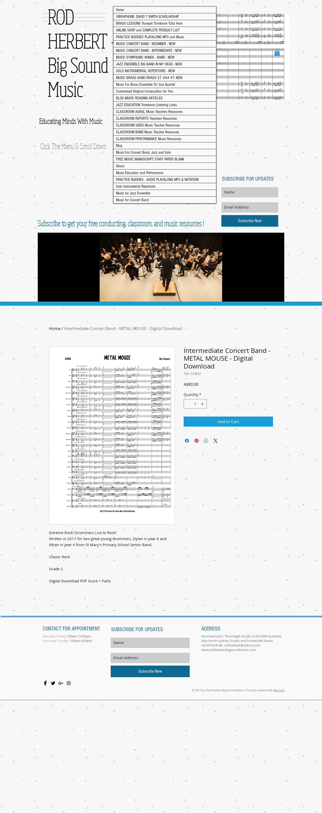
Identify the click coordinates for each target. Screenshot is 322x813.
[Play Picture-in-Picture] (269, 295)
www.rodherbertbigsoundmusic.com (228, 649)
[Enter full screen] (277, 295)
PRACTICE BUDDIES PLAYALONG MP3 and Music (150, 37)
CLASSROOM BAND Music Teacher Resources (147, 132)
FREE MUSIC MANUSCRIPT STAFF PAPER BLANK (150, 159)
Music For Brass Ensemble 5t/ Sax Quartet (145, 84)
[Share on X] (216, 441)
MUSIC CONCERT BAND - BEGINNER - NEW (146, 44)
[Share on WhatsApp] (206, 441)
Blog (119, 145)
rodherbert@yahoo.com (242, 645)
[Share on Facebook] (187, 441)
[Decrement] (187, 403)
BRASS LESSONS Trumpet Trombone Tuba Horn (149, 23)
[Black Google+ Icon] (60, 683)
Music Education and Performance (139, 173)
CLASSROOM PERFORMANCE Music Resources (148, 139)
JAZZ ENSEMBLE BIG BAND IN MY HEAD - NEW (149, 64)
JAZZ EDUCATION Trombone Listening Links (146, 105)
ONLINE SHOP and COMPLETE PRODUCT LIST (148, 30)
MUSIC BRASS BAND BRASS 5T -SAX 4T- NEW (149, 77)
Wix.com (279, 690)
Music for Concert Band (132, 200)
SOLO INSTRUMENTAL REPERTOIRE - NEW (145, 71)
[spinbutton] (195, 403)
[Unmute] (53, 295)
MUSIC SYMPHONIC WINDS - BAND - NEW (145, 57)
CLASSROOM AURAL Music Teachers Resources (149, 111)
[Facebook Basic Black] (45, 683)
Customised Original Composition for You (144, 91)
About (120, 166)
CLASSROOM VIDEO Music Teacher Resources (148, 125)
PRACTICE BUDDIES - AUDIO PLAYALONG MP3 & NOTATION (157, 179)
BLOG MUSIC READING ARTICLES (139, 98)
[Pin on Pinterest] (196, 441)
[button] (277, 52)
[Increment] (203, 403)
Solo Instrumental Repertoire (135, 186)
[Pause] (44, 295)
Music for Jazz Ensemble (133, 193)
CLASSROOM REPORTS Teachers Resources (146, 118)
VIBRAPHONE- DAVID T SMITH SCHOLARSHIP (147, 16)
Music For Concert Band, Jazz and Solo (143, 152)
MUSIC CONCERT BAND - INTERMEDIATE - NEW (149, 50)
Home (120, 10)
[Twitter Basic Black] (53, 683)
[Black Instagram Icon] (68, 683)
